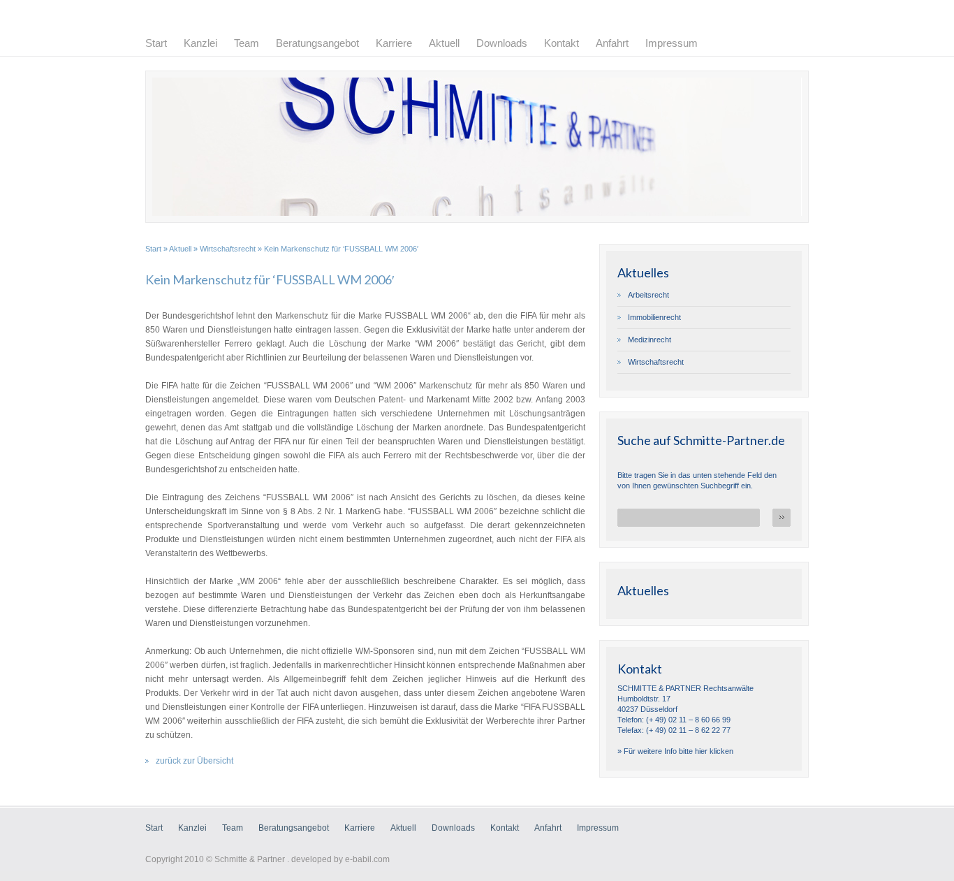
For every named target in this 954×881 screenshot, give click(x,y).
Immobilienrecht (654, 317)
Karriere (394, 43)
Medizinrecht (649, 339)
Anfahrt (612, 43)
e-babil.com (367, 859)
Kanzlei (200, 43)
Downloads (501, 43)
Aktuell (444, 43)
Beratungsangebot (317, 43)
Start (156, 43)
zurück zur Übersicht (194, 761)
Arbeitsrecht (648, 295)
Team (246, 43)
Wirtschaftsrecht (228, 249)
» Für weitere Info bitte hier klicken (675, 751)
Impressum (671, 43)
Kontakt (561, 43)
